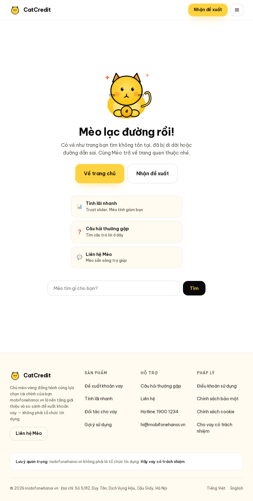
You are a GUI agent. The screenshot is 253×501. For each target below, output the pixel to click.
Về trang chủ (100, 173)
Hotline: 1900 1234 (160, 411)
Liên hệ (148, 398)
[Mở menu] (237, 10)
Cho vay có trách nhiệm (214, 428)
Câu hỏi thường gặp (161, 386)
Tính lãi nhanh (99, 398)
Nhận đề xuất (208, 9)
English (236, 488)
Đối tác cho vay (101, 411)
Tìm (194, 288)
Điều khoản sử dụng (217, 386)
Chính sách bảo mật (217, 398)
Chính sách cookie (215, 411)
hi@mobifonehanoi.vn (163, 424)
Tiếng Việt (216, 488)
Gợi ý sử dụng (98, 424)
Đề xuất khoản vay (104, 386)
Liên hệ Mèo (29, 433)
